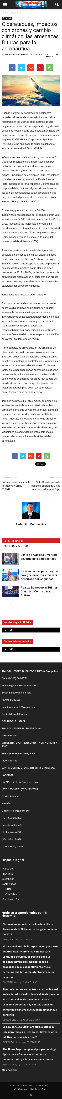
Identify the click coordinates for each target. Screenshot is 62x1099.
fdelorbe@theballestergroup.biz (19, 685)
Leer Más (9, 630)
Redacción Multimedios (16, 54)
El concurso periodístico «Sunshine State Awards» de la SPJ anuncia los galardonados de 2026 (30, 929)
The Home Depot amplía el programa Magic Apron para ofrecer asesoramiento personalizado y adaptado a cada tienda (30, 1054)
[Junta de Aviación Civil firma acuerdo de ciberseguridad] (10, 559)
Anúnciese (7, 873)
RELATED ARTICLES (14, 541)
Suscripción (8, 878)
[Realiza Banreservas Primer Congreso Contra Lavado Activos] (10, 591)
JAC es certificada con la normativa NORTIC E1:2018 (16, 486)
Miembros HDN (10, 899)
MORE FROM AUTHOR (16, 546)
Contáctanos (9, 884)
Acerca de (7, 868)
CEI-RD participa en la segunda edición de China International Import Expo (45, 486)
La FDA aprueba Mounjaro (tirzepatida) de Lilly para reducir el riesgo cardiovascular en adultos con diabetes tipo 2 (30, 1032)
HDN (8, 889)
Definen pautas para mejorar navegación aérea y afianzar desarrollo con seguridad (39, 575)
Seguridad (7, 18)
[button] (57, 4)
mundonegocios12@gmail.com (18, 707)
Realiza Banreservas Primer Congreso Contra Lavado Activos (39, 591)
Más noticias (10, 1070)
